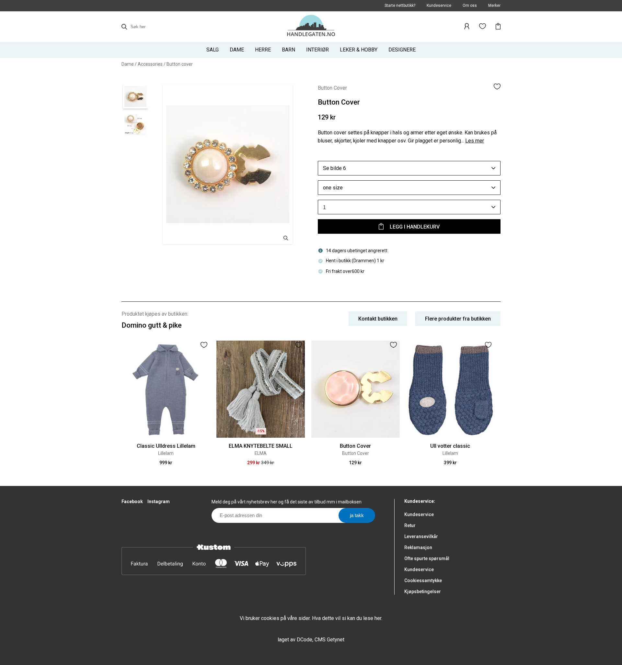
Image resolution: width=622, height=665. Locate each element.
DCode (304, 640)
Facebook (132, 501)
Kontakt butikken (377, 319)
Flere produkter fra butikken (458, 319)
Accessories (150, 64)
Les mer (474, 141)
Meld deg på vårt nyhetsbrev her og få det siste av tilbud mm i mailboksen (287, 501)
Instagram (158, 501)
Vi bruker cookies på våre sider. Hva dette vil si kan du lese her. (311, 618)
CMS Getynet (329, 640)
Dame (127, 64)
